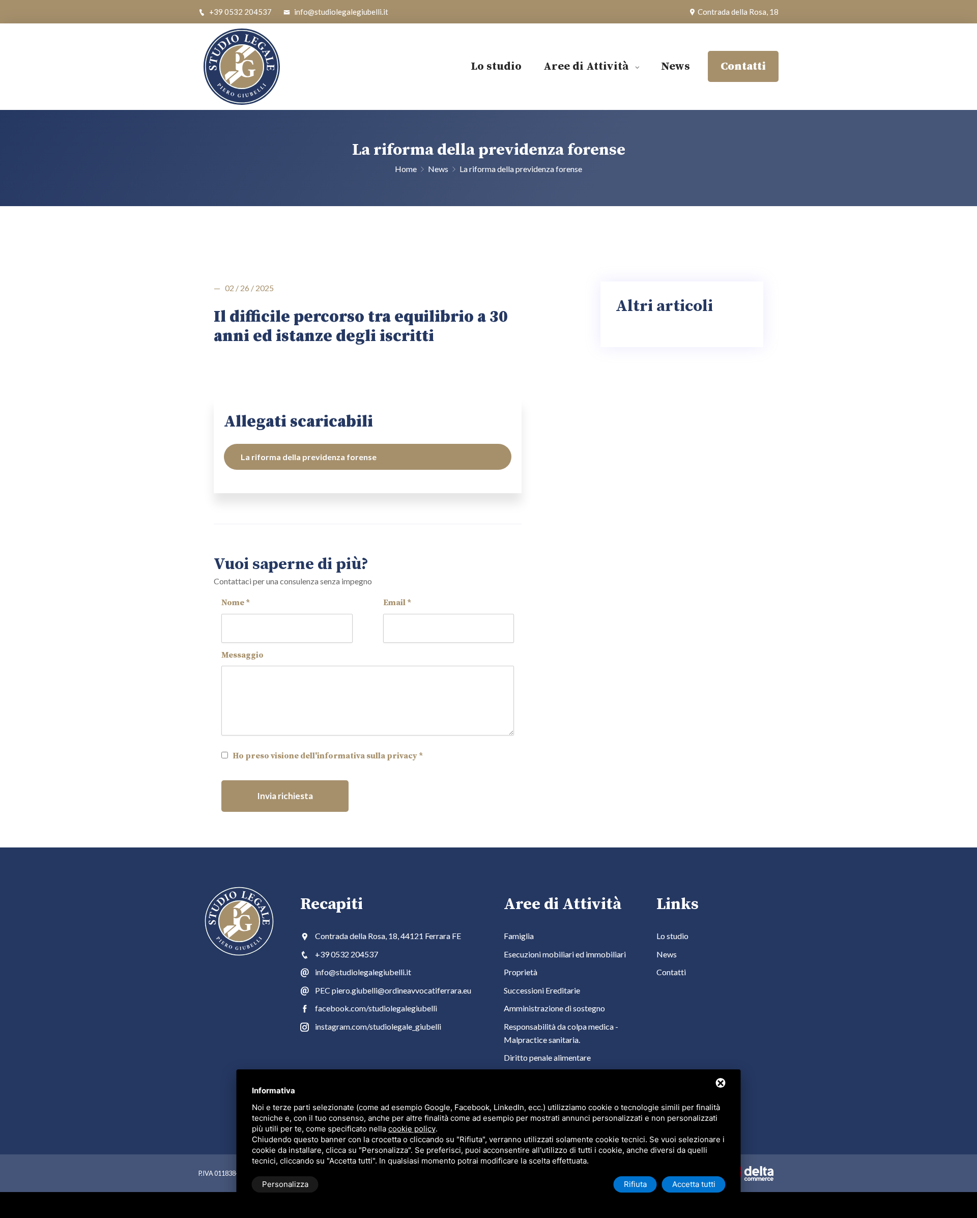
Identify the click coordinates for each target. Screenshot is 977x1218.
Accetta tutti (693, 1184)
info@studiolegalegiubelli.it (340, 11)
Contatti (671, 972)
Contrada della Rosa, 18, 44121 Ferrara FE (388, 936)
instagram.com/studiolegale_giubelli (378, 1026)
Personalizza (285, 1184)
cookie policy (412, 1128)
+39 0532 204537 (240, 11)
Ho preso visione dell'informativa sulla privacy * (328, 756)
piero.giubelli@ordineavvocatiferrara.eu (401, 990)
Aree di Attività (587, 66)
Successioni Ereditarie (542, 990)
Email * (397, 603)
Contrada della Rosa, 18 (737, 11)
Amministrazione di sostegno (554, 1008)
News (675, 66)
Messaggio (242, 655)
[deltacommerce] (751, 1173)
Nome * (235, 603)
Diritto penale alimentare (547, 1057)
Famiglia (519, 936)
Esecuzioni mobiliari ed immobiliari (565, 954)
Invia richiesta (285, 795)
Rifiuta (635, 1184)
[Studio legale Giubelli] (259, 66)
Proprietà (520, 972)
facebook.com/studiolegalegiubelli (376, 1008)
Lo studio (496, 66)
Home (406, 169)
